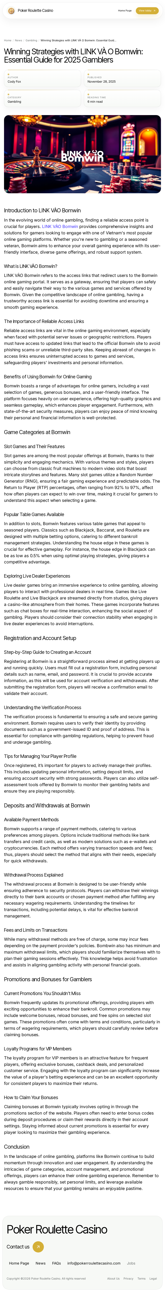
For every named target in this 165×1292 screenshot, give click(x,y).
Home (7, 40)
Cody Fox (14, 81)
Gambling (31, 40)
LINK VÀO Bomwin (60, 226)
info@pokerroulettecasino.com (94, 1263)
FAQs (56, 1263)
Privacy (128, 1278)
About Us (113, 1278)
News (18, 40)
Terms (141, 1278)
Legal (153, 1278)
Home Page (19, 1263)
